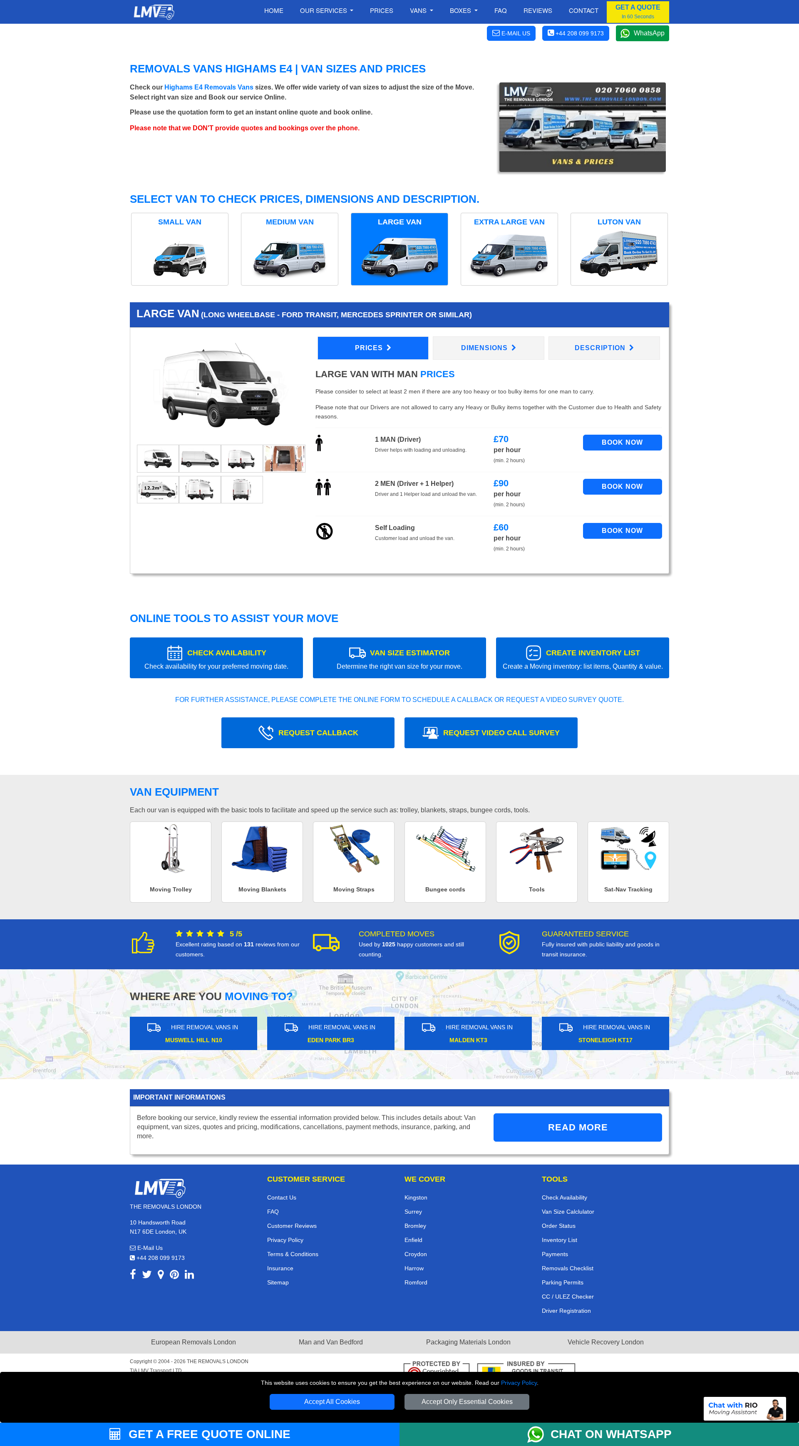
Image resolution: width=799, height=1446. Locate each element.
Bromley (415, 1225)
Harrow (414, 1268)
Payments (555, 1254)
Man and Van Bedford (331, 1342)
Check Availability (564, 1197)
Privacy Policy (519, 1382)
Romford (415, 1282)
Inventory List (559, 1240)
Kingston (415, 1197)
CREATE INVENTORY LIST (583, 659)
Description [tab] (601, 347)
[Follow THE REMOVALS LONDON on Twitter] (147, 1275)
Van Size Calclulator (568, 1211)
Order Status (559, 1225)
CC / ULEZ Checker (568, 1296)
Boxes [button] (461, 10)
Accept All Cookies (332, 1401)
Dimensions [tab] (485, 347)
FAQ (273, 1211)
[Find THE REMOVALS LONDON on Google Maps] (161, 1275)
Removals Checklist (567, 1268)
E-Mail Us (149, 1247)
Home (273, 10)
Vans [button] (419, 10)
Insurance (280, 1268)
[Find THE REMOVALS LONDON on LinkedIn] (189, 1275)
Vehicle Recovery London (606, 1342)
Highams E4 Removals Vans (208, 87)
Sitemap (278, 1282)
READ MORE (578, 1127)
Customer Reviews (292, 1225)
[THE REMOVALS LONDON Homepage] (154, 12)
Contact (583, 10)
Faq (500, 10)
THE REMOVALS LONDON (217, 1361)
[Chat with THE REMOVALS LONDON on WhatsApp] (539, 1434)
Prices (381, 10)
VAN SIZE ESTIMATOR (399, 659)
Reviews (538, 10)
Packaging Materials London (468, 1342)
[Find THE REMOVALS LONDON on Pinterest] (174, 1275)
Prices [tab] (370, 347)
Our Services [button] (324, 10)
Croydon (415, 1254)
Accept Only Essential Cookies (467, 1401)
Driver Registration (566, 1310)
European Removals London (193, 1342)
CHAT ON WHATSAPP (611, 1434)
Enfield (413, 1240)
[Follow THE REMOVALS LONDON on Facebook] (133, 1275)
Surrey (413, 1211)
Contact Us (281, 1197)
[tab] (158, 458)
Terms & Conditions (292, 1254)
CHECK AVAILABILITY (216, 659)
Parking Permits (562, 1282)
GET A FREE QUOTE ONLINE (207, 1434)
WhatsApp (649, 33)
